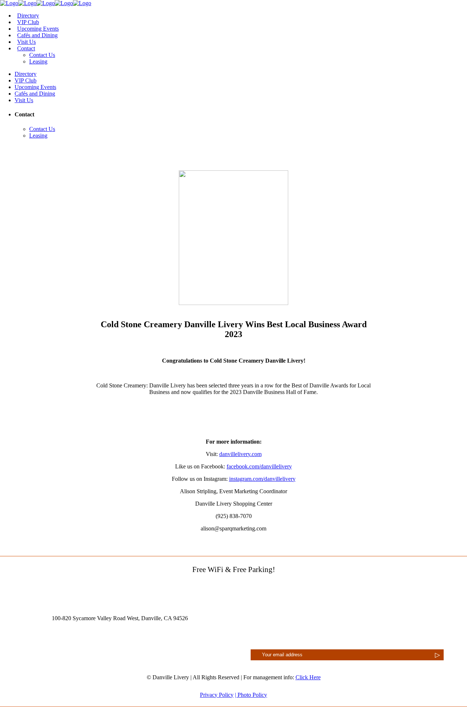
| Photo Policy (251, 695)
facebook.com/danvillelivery (259, 466)
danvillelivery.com (240, 454)
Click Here (308, 677)
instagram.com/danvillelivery (262, 479)
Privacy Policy (217, 695)
